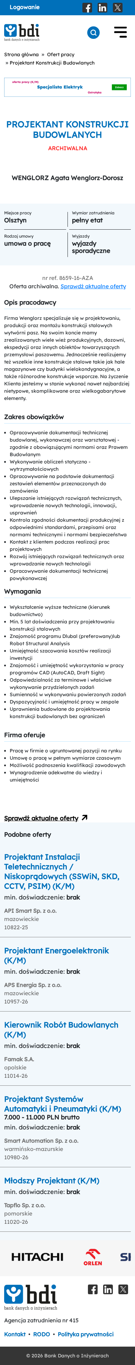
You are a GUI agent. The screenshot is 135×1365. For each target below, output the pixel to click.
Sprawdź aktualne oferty (93, 286)
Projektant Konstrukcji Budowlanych (52, 63)
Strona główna (21, 54)
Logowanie (24, 6)
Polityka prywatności (86, 1334)
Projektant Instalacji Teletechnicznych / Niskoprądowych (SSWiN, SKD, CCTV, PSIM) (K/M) (61, 871)
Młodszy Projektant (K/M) (51, 1180)
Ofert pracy (60, 54)
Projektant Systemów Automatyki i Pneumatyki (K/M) (62, 1104)
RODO (41, 1334)
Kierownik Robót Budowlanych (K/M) (61, 1029)
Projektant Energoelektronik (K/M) (56, 955)
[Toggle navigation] (120, 32)
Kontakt (15, 1334)
